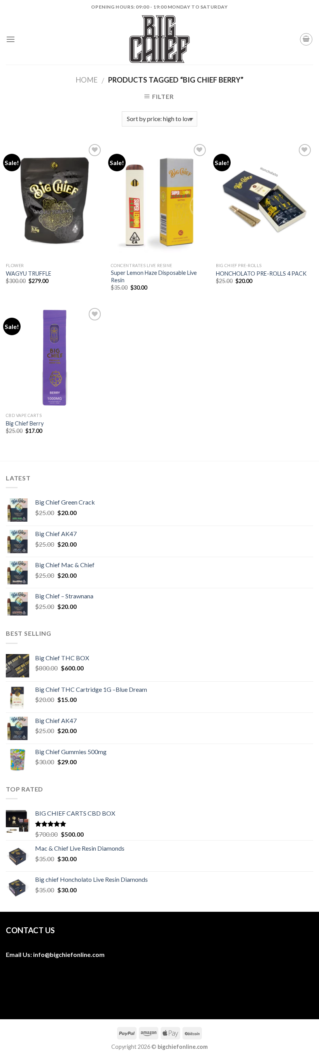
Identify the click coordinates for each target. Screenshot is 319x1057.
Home (86, 80)
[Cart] (306, 39)
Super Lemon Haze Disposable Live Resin (154, 276)
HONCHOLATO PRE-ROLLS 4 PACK (261, 273)
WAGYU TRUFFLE (28, 273)
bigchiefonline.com (77, 954)
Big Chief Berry (25, 423)
